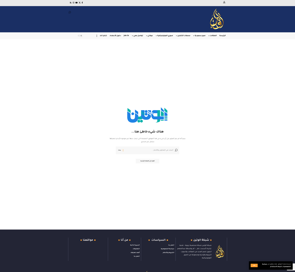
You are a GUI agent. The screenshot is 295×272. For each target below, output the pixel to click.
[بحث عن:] (149, 150)
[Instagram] (73, 2)
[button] (254, 265)
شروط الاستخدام (276, 266)
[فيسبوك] (82, 2)
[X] (79, 2)
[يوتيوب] (76, 2)
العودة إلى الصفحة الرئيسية (147, 161)
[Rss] (70, 2)
